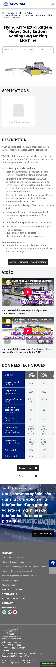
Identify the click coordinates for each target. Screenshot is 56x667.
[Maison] (28, 4)
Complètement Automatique (14, 557)
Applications (10, 593)
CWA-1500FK (10, 49)
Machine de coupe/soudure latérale (17, 562)
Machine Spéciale (9, 585)
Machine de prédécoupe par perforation (19, 575)
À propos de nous (12, 589)
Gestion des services (48, 663)
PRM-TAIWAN (7, 663)
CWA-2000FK (28, 49)
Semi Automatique (10, 580)
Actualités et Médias (14, 598)
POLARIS (27, 663)
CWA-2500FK (45, 49)
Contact (7, 603)
